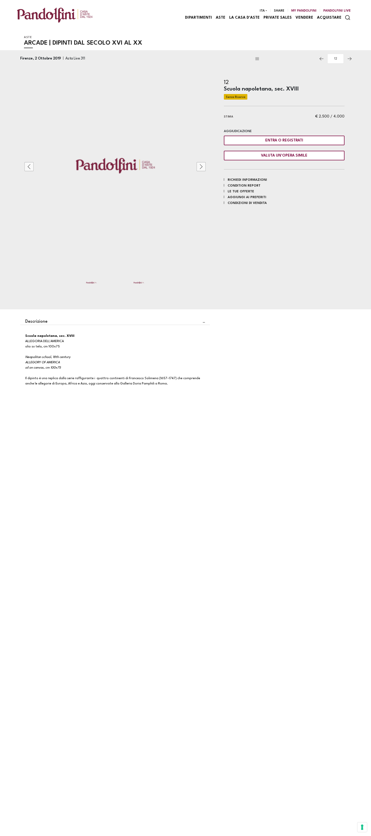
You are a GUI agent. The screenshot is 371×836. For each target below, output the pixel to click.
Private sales (277, 18)
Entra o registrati (284, 140)
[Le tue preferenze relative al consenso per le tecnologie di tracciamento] (362, 827)
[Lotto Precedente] (321, 59)
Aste (220, 18)
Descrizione (36, 321)
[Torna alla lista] (285, 59)
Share (279, 10)
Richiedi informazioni (247, 180)
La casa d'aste (244, 18)
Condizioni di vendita (247, 203)
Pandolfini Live (337, 10)
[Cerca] (347, 17)
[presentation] (29, 166)
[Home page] (54, 15)
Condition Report (244, 185)
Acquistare (329, 18)
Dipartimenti (198, 18)
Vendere (304, 18)
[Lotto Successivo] (349, 59)
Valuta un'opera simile (284, 156)
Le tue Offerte (241, 191)
